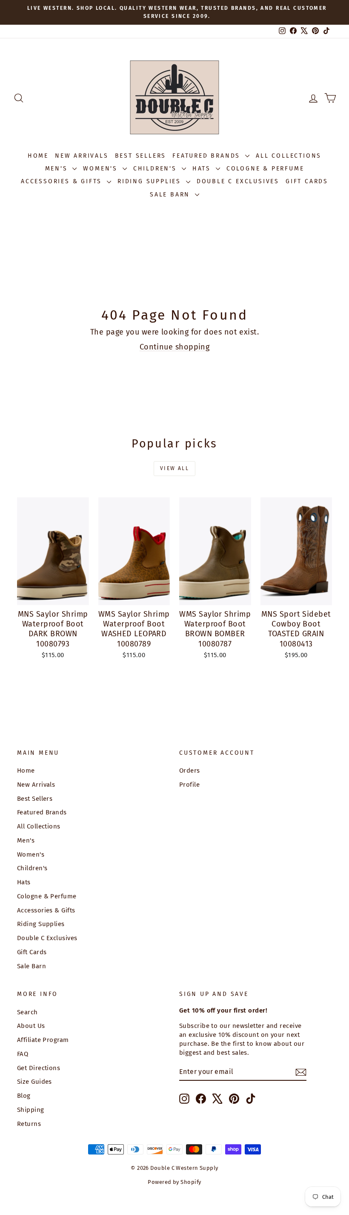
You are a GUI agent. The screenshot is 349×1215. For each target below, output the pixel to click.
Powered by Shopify (174, 1182)
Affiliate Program (43, 1040)
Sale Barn (171, 194)
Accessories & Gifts (63, 181)
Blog (24, 1096)
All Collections (288, 155)
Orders (189, 770)
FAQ (22, 1054)
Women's (101, 168)
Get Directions (38, 1068)
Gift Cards (307, 181)
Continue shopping (175, 347)
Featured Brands (207, 155)
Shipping (30, 1110)
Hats (203, 168)
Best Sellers (140, 155)
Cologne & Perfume (265, 168)
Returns (29, 1124)
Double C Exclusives (238, 181)
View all (174, 468)
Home (38, 155)
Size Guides (34, 1081)
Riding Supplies (150, 181)
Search (27, 1012)
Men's (58, 168)
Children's (156, 168)
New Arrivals (82, 155)
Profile (189, 784)
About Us (31, 1026)
